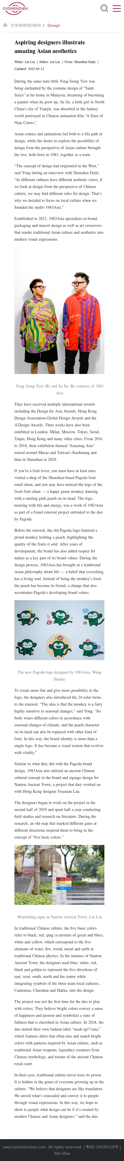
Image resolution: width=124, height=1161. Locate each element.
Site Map (62, 1153)
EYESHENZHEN (26, 25)
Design (54, 25)
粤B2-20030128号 (102, 1147)
